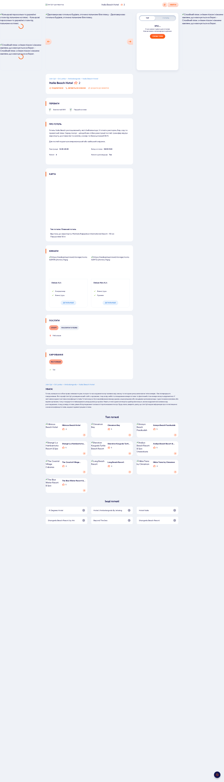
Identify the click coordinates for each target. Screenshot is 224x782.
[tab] (147, 18)
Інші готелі (112, 501)
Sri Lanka (62, 78)
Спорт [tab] (54, 328)
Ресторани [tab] (56, 362)
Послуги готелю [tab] (69, 328)
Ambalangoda (74, 78)
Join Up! (52, 78)
